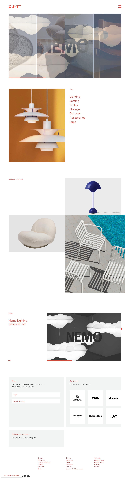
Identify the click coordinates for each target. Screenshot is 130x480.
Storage (75, 109)
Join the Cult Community (74, 469)
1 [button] (59, 360)
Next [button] (121, 329)
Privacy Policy (99, 462)
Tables (74, 105)
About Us (41, 460)
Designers (69, 460)
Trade (40, 469)
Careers (68, 467)
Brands (68, 458)
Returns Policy (99, 460)
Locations (69, 464)
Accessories (77, 117)
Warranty (97, 458)
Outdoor (75, 113)
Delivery (97, 464)
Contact (40, 464)
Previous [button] (9, 360)
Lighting (75, 96)
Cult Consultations (44, 462)
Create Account (19, 401)
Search (40, 458)
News (11, 313)
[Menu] (119, 6)
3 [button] (109, 360)
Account (41, 467)
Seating (74, 101)
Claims (96, 467)
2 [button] (84, 360)
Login (15, 394)
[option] (65, 46)
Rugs (73, 122)
